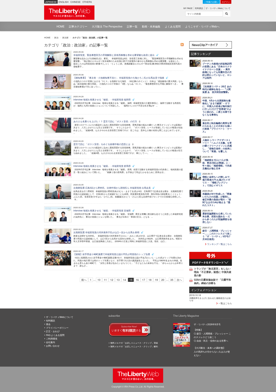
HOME (60, 26)
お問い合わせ (53, 345)
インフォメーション (203, 290)
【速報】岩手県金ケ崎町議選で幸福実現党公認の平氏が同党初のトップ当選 (112, 254)
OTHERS (87, 1)
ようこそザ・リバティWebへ (202, 26)
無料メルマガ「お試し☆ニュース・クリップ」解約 (134, 346)
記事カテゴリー (78, 26)
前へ (84, 280)
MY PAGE (187, 8)
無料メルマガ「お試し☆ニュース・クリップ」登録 (134, 342)
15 (130, 280)
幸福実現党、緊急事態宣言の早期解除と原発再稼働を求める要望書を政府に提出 (114, 54)
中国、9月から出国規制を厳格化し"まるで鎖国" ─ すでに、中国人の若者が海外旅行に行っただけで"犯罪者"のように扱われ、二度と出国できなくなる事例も (217, 107)
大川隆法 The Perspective (107, 26)
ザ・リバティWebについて (218, 8)
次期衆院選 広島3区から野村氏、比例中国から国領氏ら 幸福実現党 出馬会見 (112, 187)
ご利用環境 (51, 338)
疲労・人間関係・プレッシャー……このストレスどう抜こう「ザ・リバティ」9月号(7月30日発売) (217, 235)
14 (124, 280)
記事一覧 (132, 26)
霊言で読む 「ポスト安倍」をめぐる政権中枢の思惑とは (102, 144)
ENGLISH (64, 1)
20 (162, 280)
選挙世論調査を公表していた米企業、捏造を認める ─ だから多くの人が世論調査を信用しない (217, 218)
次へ (179, 280)
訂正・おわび (53, 331)
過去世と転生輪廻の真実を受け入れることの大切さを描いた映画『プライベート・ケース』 (217, 127)
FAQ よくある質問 (55, 335)
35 (171, 280)
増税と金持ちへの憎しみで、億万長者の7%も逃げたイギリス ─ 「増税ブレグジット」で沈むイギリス (217, 181)
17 (143, 280)
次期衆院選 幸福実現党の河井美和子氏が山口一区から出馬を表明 (106, 232)
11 (105, 280)
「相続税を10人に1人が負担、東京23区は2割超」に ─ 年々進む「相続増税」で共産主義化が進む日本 (217, 164)
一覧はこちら (225, 303)
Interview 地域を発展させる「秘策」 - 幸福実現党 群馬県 (102, 165)
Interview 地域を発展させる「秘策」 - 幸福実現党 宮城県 (102, 210)
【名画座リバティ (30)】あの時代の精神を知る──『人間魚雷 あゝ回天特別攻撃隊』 (217, 89)
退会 (48, 324)
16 (137, 280)
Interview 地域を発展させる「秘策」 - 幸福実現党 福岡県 (102, 99)
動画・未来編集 (151, 26)
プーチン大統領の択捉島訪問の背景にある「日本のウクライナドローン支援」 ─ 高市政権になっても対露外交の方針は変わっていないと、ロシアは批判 (217, 70)
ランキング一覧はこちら (219, 243)
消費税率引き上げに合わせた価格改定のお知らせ (210, 299)
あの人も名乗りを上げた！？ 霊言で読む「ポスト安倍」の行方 (105, 121)
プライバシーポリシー (57, 327)
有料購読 (199, 8)
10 (98, 280)
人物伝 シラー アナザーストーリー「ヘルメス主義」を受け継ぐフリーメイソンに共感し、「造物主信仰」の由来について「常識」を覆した (217, 145)
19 (156, 280)
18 (150, 280)
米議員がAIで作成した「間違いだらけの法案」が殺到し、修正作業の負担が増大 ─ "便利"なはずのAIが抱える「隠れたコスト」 (217, 199)
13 (118, 280)
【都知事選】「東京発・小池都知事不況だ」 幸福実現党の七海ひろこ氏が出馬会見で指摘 (119, 77)
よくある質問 (173, 26)
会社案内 (50, 342)
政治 (56, 37)
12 (111, 280)
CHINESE (75, 1)
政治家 (65, 37)
